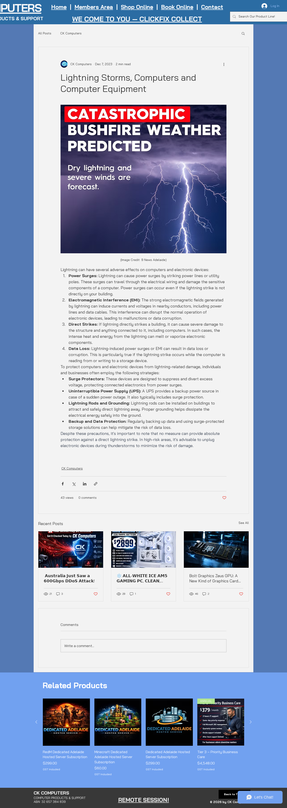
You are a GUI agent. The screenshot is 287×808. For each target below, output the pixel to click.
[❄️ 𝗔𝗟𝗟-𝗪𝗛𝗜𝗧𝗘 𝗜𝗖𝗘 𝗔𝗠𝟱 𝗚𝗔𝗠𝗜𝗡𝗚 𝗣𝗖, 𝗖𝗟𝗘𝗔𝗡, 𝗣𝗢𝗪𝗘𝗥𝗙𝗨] (143, 549)
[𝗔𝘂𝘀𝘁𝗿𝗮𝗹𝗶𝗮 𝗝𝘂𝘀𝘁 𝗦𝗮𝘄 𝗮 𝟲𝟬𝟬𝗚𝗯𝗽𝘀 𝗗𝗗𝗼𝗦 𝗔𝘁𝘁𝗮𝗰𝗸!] (70, 549)
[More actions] (223, 64)
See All (244, 523)
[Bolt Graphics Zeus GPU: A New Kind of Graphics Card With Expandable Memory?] (216, 549)
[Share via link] (95, 484)
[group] (143, 737)
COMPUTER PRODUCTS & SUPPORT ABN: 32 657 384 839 (59, 800)
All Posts (44, 33)
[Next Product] (250, 722)
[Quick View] (66, 722)
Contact (212, 6)
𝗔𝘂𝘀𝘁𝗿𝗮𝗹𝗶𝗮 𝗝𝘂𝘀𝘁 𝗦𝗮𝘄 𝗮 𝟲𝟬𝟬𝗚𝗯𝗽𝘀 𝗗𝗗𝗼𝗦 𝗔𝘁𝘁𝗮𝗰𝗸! (69, 578)
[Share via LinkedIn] (85, 484)
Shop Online (137, 6)
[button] (243, 33)
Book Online (177, 6)
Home (59, 6)
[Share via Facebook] (63, 484)
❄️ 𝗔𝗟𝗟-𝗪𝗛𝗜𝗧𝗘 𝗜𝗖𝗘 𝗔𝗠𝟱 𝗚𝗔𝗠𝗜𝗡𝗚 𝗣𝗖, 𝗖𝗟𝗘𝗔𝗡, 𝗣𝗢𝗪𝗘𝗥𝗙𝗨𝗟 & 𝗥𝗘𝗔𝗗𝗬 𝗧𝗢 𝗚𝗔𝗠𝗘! (143, 578)
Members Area (93, 6)
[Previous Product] (36, 722)
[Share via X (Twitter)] (74, 484)
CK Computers (71, 33)
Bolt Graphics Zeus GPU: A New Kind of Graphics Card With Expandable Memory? (213, 578)
